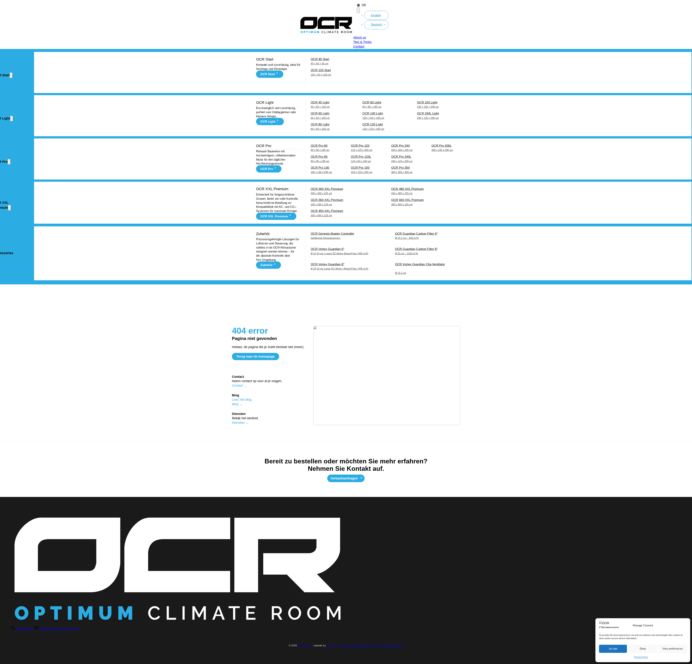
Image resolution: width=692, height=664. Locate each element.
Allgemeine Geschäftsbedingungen (383, 645)
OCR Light (268, 121)
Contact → (239, 385)
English (376, 15)
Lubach (331, 645)
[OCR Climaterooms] (326, 24)
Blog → (237, 404)
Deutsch (376, 24)
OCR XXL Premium (274, 216)
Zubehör (266, 265)
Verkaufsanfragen (344, 478)
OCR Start (267, 74)
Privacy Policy (641, 657)
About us (359, 37)
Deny (643, 648)
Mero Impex (304, 645)
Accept (613, 648)
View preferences (672, 648)
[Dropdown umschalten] (358, 10)
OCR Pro (266, 169)
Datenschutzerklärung (351, 645)
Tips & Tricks (362, 42)
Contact (358, 46)
